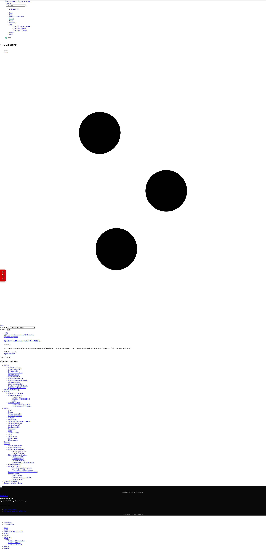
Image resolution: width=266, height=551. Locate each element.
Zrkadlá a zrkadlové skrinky (13, 483)
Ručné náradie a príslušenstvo (18, 380)
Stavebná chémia (13, 474)
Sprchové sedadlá (14, 425)
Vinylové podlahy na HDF (21, 404)
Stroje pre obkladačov (15, 384)
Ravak (6, 408)
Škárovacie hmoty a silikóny (21, 477)
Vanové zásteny (13, 432)
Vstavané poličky (18, 453)
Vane (10, 431)
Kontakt (11, 32)
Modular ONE (17, 397)
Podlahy (7, 391)
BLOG (11, 34)
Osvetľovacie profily (19, 451)
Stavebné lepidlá (17, 479)
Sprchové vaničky (14, 427)
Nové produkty (13, 371)
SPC (13, 401)
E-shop (11, 19)
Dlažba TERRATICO (15, 393)
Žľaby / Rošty (13, 438)
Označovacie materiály (15, 373)
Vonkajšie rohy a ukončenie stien (23, 462)
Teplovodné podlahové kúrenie (22, 470)
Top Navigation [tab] (9, 524)
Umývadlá (11, 429)
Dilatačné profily (17, 457)
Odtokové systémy (14, 464)
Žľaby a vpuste (13, 440)
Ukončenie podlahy (18, 460)
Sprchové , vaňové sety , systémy (19, 421)
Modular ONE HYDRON (21, 399)
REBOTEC (3, 275)
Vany (10, 434)
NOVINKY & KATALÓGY (16, 17)
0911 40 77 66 (14, 9)
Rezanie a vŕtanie (14, 376)
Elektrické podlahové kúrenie (22, 468)
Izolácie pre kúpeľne (15, 446)
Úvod (10, 13)
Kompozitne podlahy (15, 395)
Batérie (10, 412)
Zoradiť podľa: (5, 327)
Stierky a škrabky (14, 382)
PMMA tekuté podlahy (11, 390)
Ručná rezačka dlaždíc (15, 378)
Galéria (11, 20)
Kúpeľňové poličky (14, 447)
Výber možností (9, 354)
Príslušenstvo (12, 419)
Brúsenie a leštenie (14, 367)
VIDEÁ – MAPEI (20, 28)
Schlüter (7, 444)
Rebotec (7, 442)
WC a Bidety (12, 436)
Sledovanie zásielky (10, 509)
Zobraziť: (3, 329)
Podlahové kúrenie (14, 466)
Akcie (10, 410)
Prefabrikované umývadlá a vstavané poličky (23, 472)
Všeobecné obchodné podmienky (15, 511)
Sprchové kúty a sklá (11, 337)
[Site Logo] (17, 1)
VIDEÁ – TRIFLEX (20, 30)
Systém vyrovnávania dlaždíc (18, 386)
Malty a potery (17, 475)
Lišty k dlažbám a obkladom (17, 455)
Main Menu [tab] (8, 522)
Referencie (12, 22)
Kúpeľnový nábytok (15, 416)
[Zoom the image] (133, 488)
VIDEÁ (11, 24)
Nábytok (11, 418)
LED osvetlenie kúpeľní (16, 449)
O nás (10, 15)
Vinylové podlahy (14, 403)
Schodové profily (18, 459)
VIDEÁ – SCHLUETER (22, 26)
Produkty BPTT (13, 375)
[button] (8, 3)
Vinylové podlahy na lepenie (21, 406)
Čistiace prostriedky (14, 369)
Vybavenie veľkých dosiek (17, 388)
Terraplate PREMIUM (11, 481)
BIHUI (6, 365)
